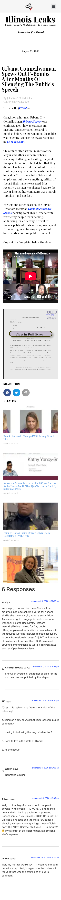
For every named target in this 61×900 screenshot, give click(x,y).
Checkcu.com (15, 142)
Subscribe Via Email (30, 32)
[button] (53, 6)
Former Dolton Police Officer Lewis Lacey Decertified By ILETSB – (26, 534)
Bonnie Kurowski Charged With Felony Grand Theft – (28, 438)
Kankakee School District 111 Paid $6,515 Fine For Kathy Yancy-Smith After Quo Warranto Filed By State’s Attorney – (30, 486)
